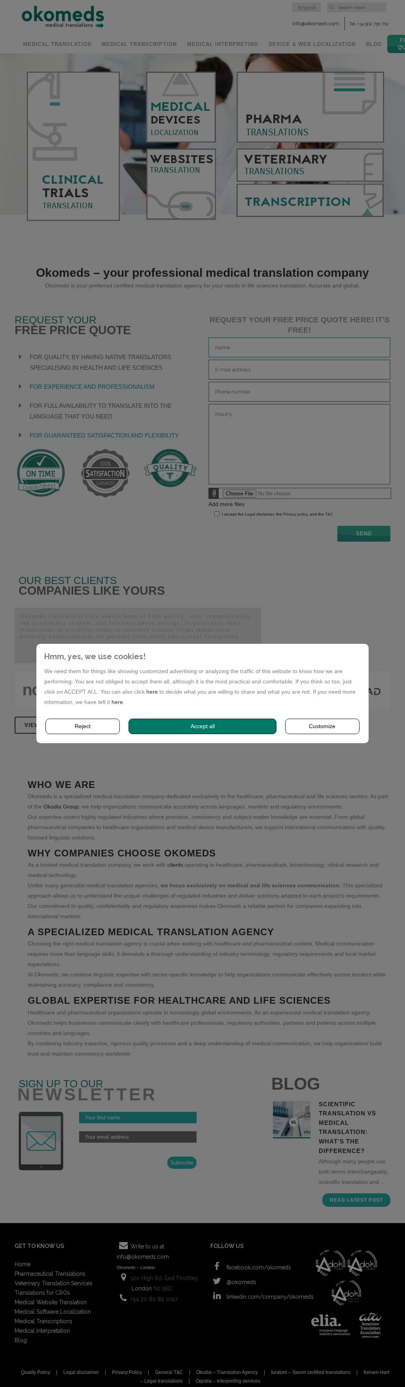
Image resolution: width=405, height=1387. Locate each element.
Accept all (203, 726)
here (152, 692)
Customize (322, 726)
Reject (83, 726)
